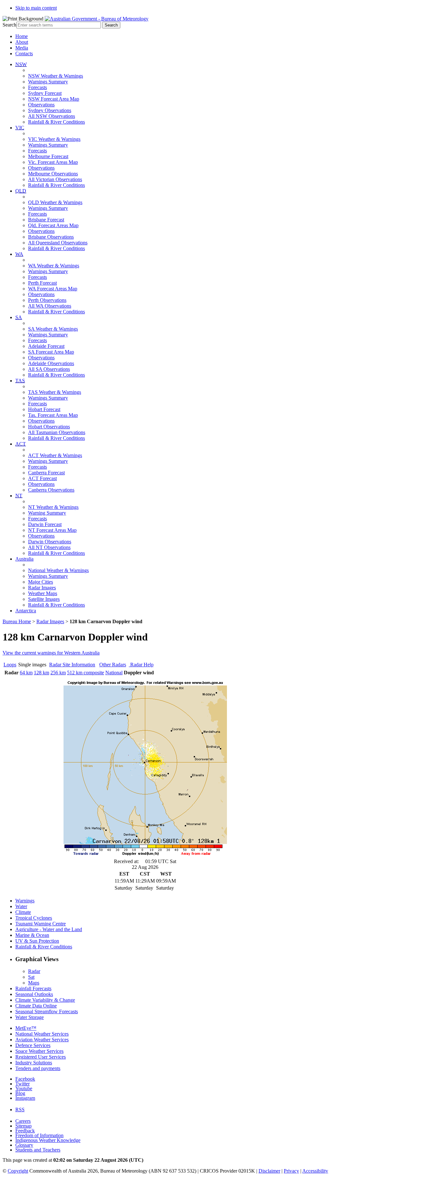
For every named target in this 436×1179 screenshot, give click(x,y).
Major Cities (40, 582)
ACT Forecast (42, 478)
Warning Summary (47, 513)
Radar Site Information (72, 664)
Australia (24, 559)
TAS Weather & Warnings (54, 392)
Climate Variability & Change (45, 1000)
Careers (23, 1121)
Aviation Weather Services (42, 1039)
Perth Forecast (42, 283)
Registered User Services (40, 1057)
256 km (58, 672)
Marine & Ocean (32, 935)
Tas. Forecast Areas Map (53, 415)
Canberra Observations (51, 490)
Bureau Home (17, 621)
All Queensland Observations (57, 242)
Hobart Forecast (44, 409)
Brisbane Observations (51, 237)
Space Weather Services (39, 1051)
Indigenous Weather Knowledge (47, 1140)
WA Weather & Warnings (53, 265)
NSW (21, 64)
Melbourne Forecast (48, 156)
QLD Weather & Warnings (55, 202)
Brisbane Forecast (46, 219)
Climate (23, 912)
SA (18, 317)
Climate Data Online (36, 1005)
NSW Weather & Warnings (55, 76)
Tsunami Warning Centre (40, 923)
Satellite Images (44, 599)
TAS (20, 380)
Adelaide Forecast (46, 346)
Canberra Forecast (46, 472)
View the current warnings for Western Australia (51, 652)
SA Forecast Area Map (51, 352)
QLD (20, 191)
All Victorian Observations (55, 179)
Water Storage (29, 1017)
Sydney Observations (49, 110)
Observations (41, 104)
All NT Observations (49, 547)
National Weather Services (42, 1034)
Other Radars (112, 664)
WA (19, 254)
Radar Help (141, 664)
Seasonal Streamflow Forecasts (46, 1011)
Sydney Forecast (45, 93)
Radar (34, 971)
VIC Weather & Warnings (54, 139)
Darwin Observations (49, 541)
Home (21, 36)
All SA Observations (49, 369)
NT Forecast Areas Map (52, 530)
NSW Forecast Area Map (53, 99)
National (114, 672)
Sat (31, 977)
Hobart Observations (49, 426)
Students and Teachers (37, 1149)
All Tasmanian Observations (56, 432)
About (21, 42)
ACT (20, 444)
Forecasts (37, 87)
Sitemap (23, 1126)
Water (21, 906)
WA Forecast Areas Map (52, 288)
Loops (10, 664)
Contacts (24, 53)
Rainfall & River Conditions (56, 122)
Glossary (24, 1145)
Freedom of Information (39, 1135)
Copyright (18, 1171)
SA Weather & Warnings (53, 329)
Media (21, 47)
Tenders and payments (37, 1068)
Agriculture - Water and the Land (48, 929)
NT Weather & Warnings (53, 507)
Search (9, 24)
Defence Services (32, 1045)
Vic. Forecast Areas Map (53, 162)
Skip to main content (36, 8)
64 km (26, 672)
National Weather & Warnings (58, 570)
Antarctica (25, 610)
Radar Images (42, 587)
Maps (33, 982)
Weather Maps (42, 593)
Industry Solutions (33, 1062)
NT (18, 495)
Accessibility (315, 1171)
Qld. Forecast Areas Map (53, 225)
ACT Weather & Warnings (55, 455)
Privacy (291, 1171)
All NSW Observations (51, 116)
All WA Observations (49, 306)
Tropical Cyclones (33, 918)
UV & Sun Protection (37, 941)
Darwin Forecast (45, 524)
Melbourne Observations (53, 173)
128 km (41, 672)
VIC (19, 127)
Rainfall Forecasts (33, 988)
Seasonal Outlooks (34, 994)
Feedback (25, 1130)
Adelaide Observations (51, 363)
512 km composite (85, 672)
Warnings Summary (48, 81)
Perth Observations (47, 300)
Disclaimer (269, 1171)
